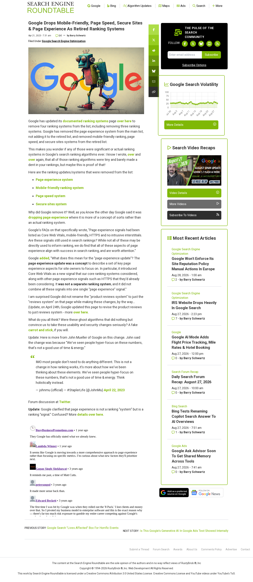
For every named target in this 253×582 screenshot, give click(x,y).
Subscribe (211, 54)
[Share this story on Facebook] (154, 29)
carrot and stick (40, 330)
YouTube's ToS (226, 573)
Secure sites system (51, 204)
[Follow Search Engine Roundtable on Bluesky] (201, 44)
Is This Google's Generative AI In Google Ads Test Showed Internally (184, 531)
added (44, 258)
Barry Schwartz (78, 35)
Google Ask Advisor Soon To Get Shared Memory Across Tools (194, 456)
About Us (192, 549)
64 (60, 35)
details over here (90, 414)
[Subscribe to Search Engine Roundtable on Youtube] (209, 44)
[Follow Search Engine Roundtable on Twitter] (193, 44)
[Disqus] (86, 470)
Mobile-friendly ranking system (60, 188)
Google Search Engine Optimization (64, 41)
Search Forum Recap (185, 372)
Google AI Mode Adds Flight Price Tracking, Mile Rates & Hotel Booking (194, 342)
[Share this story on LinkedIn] (154, 61)
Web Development (139, 568)
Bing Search (179, 406)
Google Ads (179, 446)
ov (129, 154)
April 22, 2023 (114, 390)
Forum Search (161, 549)
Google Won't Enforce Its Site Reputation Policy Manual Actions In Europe (193, 263)
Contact (245, 549)
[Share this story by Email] (154, 81)
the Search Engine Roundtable (88, 563)
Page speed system (50, 196)
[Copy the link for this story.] (154, 92)
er (132, 154)
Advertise (231, 549)
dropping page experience (48, 217)
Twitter (64, 402)
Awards (177, 549)
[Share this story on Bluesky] (154, 71)
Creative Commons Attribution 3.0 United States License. (119, 573)
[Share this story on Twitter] (154, 40)
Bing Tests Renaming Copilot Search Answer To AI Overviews (194, 416)
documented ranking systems (85, 121)
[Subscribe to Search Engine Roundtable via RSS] (217, 44)
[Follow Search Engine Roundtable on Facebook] (185, 44)
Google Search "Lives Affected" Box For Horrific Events (83, 528)
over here (124, 121)
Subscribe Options (194, 65)
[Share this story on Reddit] (154, 50)
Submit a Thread (139, 549)
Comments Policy (211, 549)
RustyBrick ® (115, 568)
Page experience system (54, 180)
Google (176, 332)
